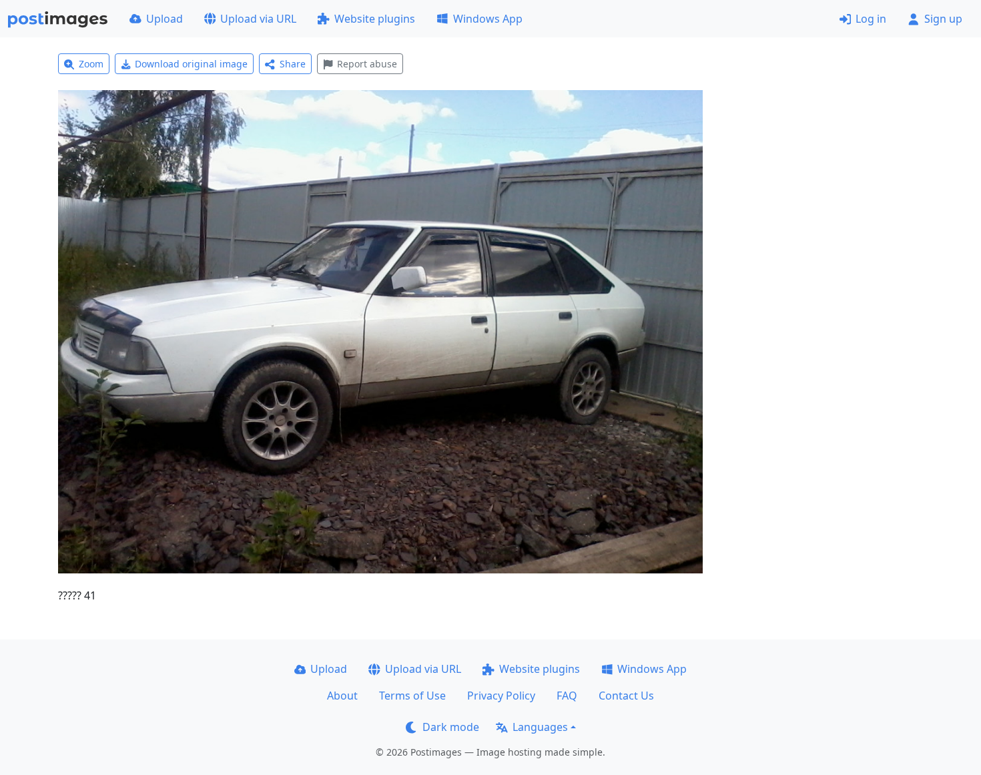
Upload (164, 18)
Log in (871, 18)
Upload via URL (258, 18)
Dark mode (450, 727)
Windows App (488, 18)
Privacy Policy (501, 695)
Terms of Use (412, 695)
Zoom (91, 63)
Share (293, 63)
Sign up (943, 18)
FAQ (567, 695)
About (342, 695)
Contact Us (626, 695)
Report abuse (367, 63)
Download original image (191, 63)
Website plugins (374, 18)
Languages (540, 727)
